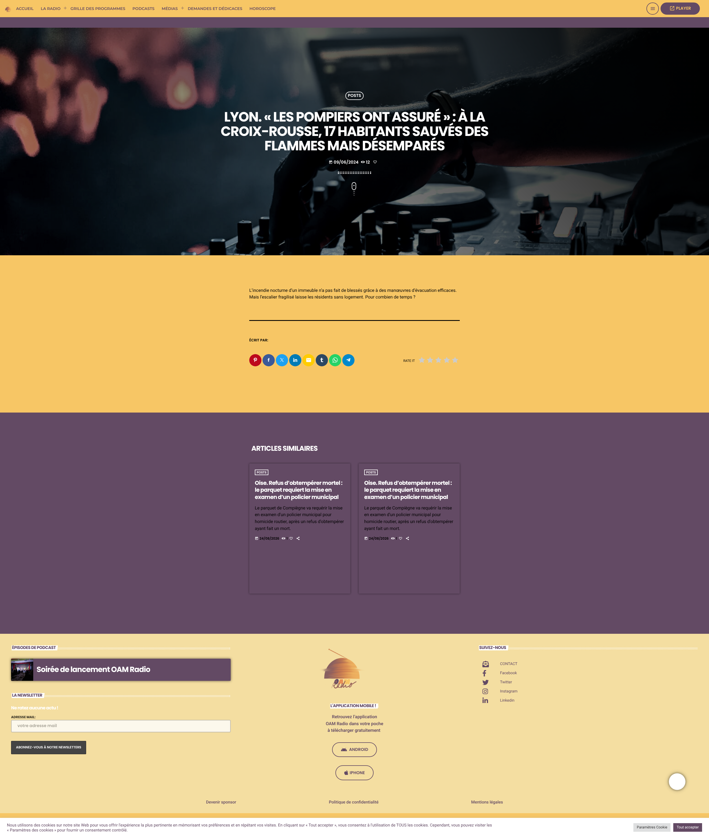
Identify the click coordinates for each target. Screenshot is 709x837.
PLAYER (680, 8)
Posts (354, 96)
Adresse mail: (23, 717)
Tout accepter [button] (688, 827)
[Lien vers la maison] (8, 8)
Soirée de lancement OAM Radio (93, 670)
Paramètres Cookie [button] (652, 827)
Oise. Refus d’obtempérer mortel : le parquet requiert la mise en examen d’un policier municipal (298, 490)
